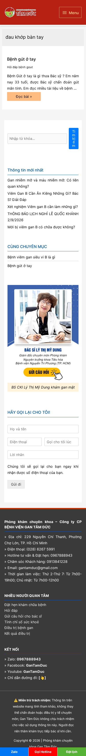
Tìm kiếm (73, 138)
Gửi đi (16, 484)
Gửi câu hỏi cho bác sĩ (23, 616)
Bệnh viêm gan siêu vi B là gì (31, 257)
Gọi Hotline (43, 752)
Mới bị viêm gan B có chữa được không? (41, 227)
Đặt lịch (71, 752)
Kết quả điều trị (17, 633)
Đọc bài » (24, 97)
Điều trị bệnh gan (18, 627)
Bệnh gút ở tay (21, 59)
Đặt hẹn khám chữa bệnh (25, 604)
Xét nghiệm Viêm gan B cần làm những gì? (42, 206)
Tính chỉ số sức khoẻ (21, 622)
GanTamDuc (36, 665)
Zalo (14, 752)
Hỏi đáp (11, 610)
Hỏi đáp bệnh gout (20, 67)
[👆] (42, 677)
